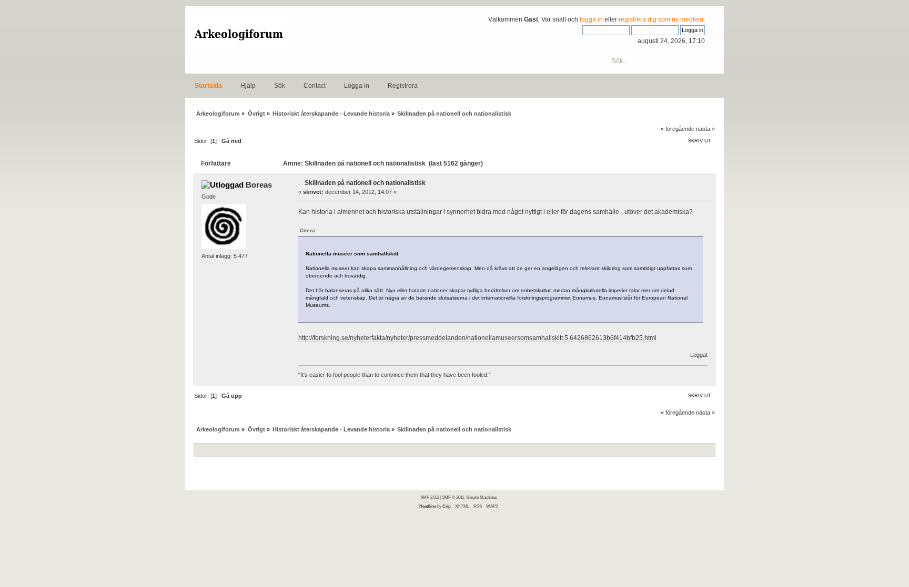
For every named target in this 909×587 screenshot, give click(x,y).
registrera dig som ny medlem (661, 19)
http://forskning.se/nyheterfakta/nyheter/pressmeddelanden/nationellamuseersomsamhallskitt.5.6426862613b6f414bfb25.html (477, 338)
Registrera (403, 85)
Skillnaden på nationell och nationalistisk (365, 183)
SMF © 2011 (453, 497)
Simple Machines (481, 497)
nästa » (705, 129)
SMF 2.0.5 (429, 497)
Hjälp (248, 85)
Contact (315, 85)
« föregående (677, 129)
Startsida (208, 85)
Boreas (259, 184)
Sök (279, 85)
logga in (591, 19)
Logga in (356, 85)
